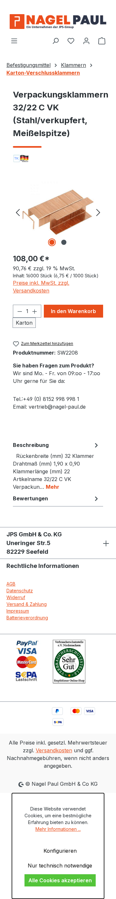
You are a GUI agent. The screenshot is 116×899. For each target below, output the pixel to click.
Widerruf (15, 597)
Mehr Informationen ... (58, 829)
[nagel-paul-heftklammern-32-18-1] (58, 212)
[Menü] (14, 40)
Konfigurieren (60, 851)
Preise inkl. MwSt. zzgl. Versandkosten (41, 287)
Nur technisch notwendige (60, 865)
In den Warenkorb (73, 311)
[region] (58, 212)
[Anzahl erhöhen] (35, 311)
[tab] (56, 465)
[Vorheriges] (18, 211)
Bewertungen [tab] (30, 498)
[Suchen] (55, 40)
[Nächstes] (98, 211)
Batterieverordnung (27, 617)
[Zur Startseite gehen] (58, 21)
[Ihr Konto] (86, 40)
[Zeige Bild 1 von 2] (51, 242)
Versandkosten (54, 750)
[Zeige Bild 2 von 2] (63, 242)
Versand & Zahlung (26, 604)
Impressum (17, 611)
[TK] (58, 158)
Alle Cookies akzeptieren (60, 880)
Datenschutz (19, 590)
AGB (10, 584)
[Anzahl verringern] (19, 311)
